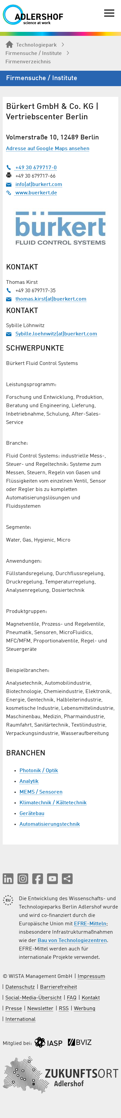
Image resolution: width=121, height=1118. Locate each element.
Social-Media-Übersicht (33, 998)
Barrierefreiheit (58, 987)
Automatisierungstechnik (49, 824)
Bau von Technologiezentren (72, 940)
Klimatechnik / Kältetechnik (53, 803)
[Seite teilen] (67, 878)
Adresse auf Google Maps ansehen (47, 148)
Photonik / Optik (38, 770)
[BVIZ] (79, 1044)
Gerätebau (31, 813)
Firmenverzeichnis (28, 62)
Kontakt (91, 998)
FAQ (71, 998)
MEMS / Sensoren (41, 792)
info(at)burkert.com (38, 184)
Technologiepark (36, 45)
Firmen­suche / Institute (33, 53)
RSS (64, 1008)
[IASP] (48, 1044)
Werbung (84, 1008)
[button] (8, 878)
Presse (13, 1008)
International (20, 1019)
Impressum (91, 976)
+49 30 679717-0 (35, 168)
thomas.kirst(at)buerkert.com (50, 299)
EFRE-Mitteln (90, 924)
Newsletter (40, 1008)
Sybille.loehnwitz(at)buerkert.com (56, 334)
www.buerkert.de (35, 193)
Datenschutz (20, 987)
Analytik (29, 781)
